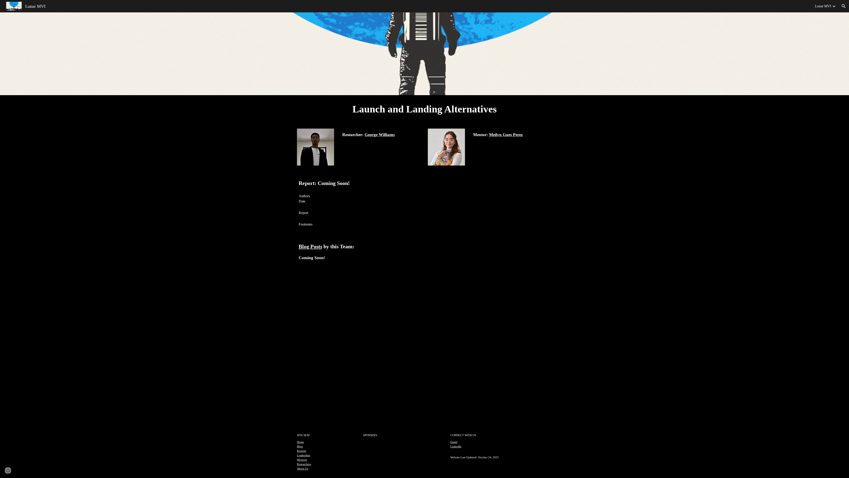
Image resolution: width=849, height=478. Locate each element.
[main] (424, 109)
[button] (843, 6)
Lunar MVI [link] (823, 6)
